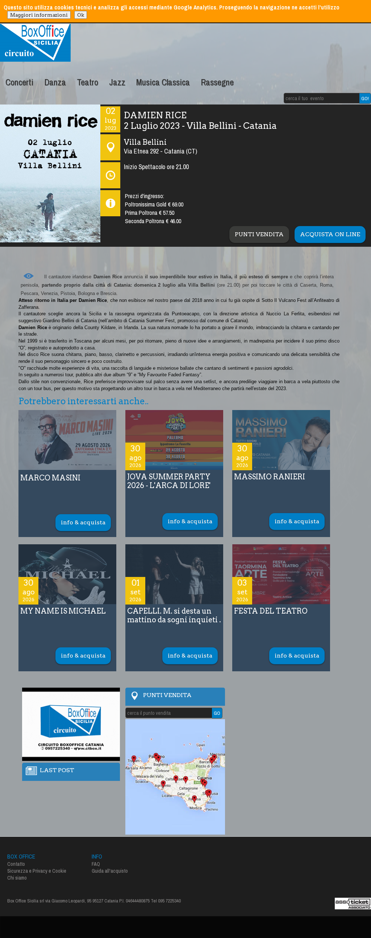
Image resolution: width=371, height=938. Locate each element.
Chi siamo (17, 877)
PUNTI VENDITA (259, 234)
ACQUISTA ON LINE (330, 234)
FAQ (96, 864)
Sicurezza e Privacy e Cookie (36, 871)
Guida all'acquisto (110, 871)
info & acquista (83, 522)
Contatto (16, 864)
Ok (80, 15)
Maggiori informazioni (39, 15)
